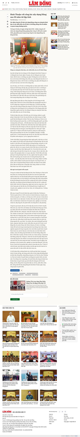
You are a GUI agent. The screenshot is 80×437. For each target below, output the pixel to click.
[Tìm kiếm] (8, 2)
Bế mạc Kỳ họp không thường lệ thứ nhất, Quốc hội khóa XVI (29, 344)
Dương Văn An (15, 273)
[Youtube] (62, 411)
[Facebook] (65, 411)
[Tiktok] (59, 411)
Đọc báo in (6, 4)
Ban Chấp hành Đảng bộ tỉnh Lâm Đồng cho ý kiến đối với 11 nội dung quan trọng (69, 312)
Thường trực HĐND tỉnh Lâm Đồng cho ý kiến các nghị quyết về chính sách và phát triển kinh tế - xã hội (64, 33)
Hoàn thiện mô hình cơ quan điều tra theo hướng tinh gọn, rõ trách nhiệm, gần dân (68, 338)
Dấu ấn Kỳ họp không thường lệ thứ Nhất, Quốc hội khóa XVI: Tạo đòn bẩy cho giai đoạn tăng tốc (10, 345)
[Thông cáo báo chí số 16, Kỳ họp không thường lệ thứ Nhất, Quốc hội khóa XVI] (10, 395)
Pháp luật (25, 9)
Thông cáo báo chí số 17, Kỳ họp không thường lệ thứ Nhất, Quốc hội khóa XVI (10, 365)
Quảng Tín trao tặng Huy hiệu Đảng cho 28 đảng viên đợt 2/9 (36, 282)
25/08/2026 (15, 2)
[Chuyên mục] (3, 3)
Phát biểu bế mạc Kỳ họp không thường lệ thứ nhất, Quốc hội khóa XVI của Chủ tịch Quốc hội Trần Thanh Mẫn (29, 325)
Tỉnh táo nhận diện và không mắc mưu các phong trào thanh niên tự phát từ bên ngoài (63, 47)
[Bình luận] (8, 24)
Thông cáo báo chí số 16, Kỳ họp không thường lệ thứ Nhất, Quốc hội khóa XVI (10, 404)
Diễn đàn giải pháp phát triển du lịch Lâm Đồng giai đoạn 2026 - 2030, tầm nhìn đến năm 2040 (64, 18)
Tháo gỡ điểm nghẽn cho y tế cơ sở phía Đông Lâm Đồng (69, 332)
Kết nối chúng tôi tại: (53, 411)
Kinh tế (17, 9)
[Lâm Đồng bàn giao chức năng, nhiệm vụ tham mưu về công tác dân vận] (29, 356)
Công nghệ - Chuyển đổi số (57, 9)
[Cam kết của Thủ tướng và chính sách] (48, 316)
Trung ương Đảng (22, 273)
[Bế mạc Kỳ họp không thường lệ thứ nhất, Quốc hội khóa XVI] (29, 336)
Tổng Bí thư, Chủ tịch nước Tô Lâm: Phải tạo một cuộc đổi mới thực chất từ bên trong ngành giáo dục (63, 25)
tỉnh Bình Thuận (35, 274)
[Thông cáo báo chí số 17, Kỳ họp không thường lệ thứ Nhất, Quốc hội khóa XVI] (10, 356)
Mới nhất (6, 9)
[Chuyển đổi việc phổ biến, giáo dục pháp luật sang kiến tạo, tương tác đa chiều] (48, 395)
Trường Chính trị (28, 274)
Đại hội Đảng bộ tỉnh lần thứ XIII (32, 273)
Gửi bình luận (15, 299)
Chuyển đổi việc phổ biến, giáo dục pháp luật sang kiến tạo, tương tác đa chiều (48, 404)
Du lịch (45, 9)
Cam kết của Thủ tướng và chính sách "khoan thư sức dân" (48, 324)
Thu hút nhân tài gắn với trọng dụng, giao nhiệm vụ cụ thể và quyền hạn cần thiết (48, 365)
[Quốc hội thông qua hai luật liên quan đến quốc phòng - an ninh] (29, 395)
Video (64, 9)
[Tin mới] (6, 3)
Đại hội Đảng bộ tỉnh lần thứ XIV (18, 274)
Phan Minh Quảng (14, 19)
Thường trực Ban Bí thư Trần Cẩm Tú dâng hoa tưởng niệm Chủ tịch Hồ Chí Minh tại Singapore (10, 384)
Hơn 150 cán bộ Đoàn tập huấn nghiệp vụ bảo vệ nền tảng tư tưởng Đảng (64, 40)
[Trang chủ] (3, 9)
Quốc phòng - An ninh (32, 9)
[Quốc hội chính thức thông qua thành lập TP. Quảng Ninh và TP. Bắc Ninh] (48, 336)
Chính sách (49, 9)
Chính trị (10, 9)
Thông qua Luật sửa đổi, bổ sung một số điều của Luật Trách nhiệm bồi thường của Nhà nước (48, 384)
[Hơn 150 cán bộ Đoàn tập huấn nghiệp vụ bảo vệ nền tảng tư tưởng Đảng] (54, 41)
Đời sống (21, 9)
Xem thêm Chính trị (8, 308)
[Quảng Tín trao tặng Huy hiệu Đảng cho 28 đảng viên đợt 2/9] (17, 286)
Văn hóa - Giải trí (40, 9)
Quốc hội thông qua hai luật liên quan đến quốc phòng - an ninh (29, 403)
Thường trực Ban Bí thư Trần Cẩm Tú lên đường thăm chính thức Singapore (29, 384)
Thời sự (13, 9)
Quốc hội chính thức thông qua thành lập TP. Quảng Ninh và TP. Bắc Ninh (48, 345)
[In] (21, 270)
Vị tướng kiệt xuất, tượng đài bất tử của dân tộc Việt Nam (69, 325)
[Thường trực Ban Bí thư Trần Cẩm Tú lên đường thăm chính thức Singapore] (29, 375)
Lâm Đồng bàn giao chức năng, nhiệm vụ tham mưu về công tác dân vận (29, 365)
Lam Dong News (75, 5)
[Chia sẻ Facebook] (8, 21)
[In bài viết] (8, 27)
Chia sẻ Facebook (15, 270)
